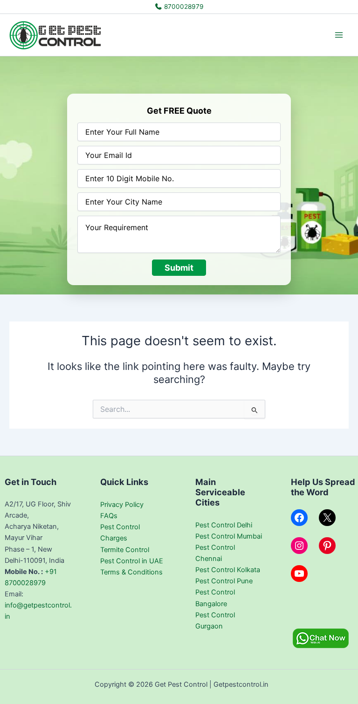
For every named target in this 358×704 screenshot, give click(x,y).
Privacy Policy (122, 504)
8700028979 (183, 6)
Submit (179, 268)
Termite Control (124, 550)
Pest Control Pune (224, 581)
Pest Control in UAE (131, 561)
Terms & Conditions (131, 572)
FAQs (108, 516)
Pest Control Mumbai (228, 536)
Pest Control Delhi (223, 525)
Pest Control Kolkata (227, 570)
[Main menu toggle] (339, 35)
